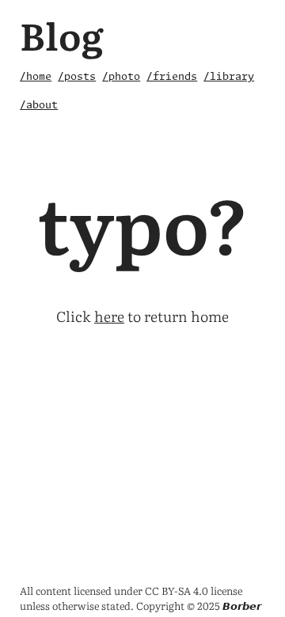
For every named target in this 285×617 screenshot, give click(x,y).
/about (39, 105)
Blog (62, 34)
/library (228, 77)
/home (35, 77)
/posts (77, 77)
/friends (171, 77)
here (109, 316)
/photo (121, 77)
